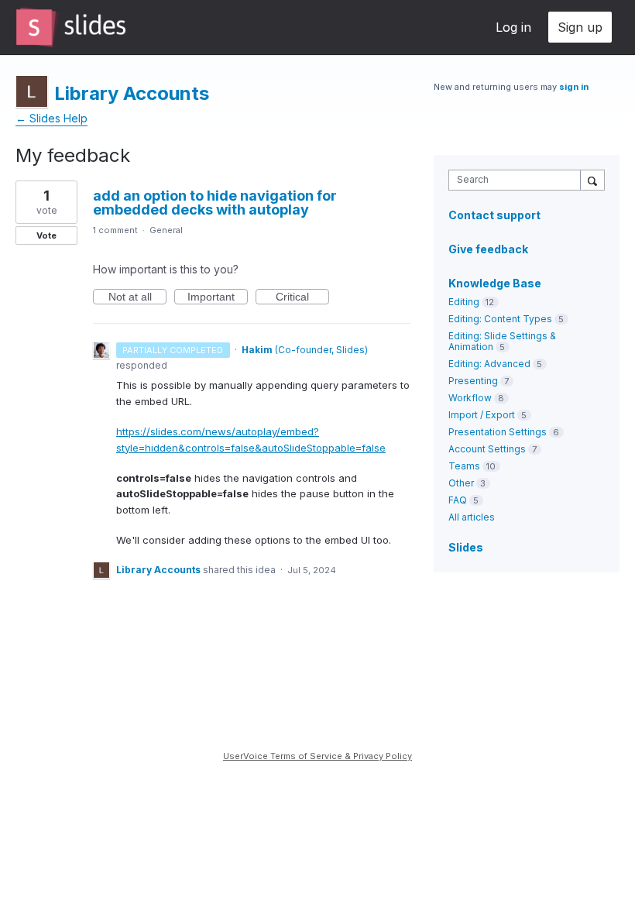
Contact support (494, 215)
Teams (464, 466)
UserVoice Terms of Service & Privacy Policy (317, 756)
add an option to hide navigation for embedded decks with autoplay (215, 202)
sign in (574, 86)
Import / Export (481, 415)
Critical (302, 297)
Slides (465, 547)
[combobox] (518, 180)
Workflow (470, 398)
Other (461, 483)
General (166, 230)
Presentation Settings (497, 432)
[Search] (592, 180)
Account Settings (487, 449)
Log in (513, 27)
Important (217, 297)
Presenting (473, 381)
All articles (471, 517)
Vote (46, 235)
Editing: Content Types (500, 319)
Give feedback (488, 249)
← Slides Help (51, 118)
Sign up (580, 27)
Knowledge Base (494, 283)
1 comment (115, 230)
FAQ (457, 500)
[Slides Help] (70, 27)
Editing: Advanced (489, 363)
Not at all (137, 297)
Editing (463, 302)
